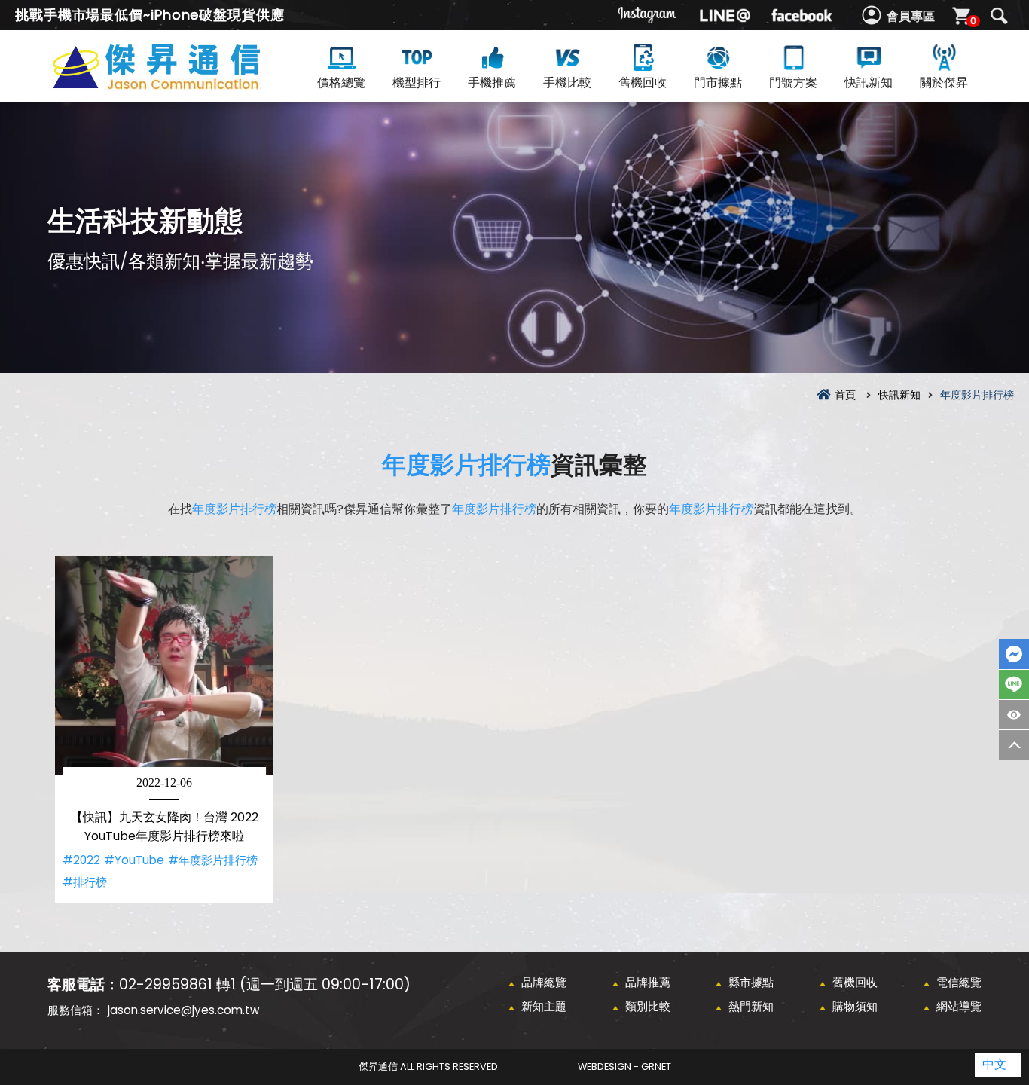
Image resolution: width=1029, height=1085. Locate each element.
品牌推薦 (647, 982)
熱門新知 (751, 1006)
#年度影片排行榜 (213, 860)
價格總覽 (341, 82)
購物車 (973, 20)
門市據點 (718, 82)
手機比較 (567, 82)
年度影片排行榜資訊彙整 (183, 84)
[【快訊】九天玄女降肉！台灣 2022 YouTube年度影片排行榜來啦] (164, 665)
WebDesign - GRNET (624, 1066)
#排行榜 (85, 882)
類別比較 (647, 1006)
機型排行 (416, 82)
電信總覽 (959, 982)
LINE (1013, 684)
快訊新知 (868, 82)
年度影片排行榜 (466, 464)
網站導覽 (959, 1006)
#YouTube (134, 860)
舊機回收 (642, 82)
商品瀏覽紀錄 (1014, 715)
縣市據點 (751, 982)
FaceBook (1014, 654)
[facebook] (801, 15)
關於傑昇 (944, 82)
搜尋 (999, 16)
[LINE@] (725, 15)
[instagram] (648, 15)
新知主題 (543, 1006)
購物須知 (855, 1006)
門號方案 (793, 82)
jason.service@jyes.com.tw (183, 1010)
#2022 (81, 860)
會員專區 (911, 16)
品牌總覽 (543, 982)
